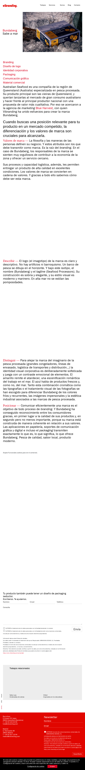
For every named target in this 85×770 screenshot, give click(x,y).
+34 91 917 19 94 (10, 734)
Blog (69, 5)
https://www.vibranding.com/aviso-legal (54, 749)
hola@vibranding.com (10, 724)
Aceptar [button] (52, 766)
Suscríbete (77, 754)
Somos (62, 5)
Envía (77, 629)
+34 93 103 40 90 (10, 722)
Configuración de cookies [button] (35, 766)
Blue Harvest (44, 108)
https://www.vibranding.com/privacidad (13, 653)
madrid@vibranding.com (11, 736)
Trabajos (43, 5)
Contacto (77, 5)
